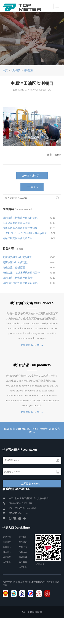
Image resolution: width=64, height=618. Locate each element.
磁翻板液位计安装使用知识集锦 (20, 217)
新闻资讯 (23, 542)
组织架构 (7, 556)
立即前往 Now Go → (32, 345)
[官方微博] (10, 518)
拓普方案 (23, 552)
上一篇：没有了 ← (32, 175)
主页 (5, 70)
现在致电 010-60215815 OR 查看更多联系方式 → (32, 430)
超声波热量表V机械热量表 (17, 257)
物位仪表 (7, 552)
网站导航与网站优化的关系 (18, 238)
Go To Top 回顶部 (32, 611)
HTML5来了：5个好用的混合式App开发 (25, 233)
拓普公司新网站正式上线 (16, 222)
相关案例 (28, 70)
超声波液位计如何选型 (15, 262)
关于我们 (23, 537)
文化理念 (7, 537)
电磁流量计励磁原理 (14, 267)
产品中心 (23, 547)
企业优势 (7, 542)
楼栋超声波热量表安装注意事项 (20, 228)
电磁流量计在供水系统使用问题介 (21, 272)
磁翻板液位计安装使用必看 (18, 277)
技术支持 (23, 561)
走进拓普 (15, 70)
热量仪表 (7, 547)
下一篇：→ (32, 186)
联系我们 (7, 561)
